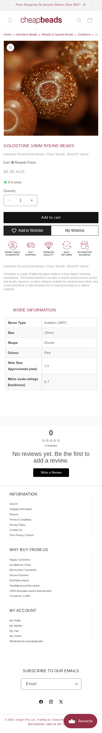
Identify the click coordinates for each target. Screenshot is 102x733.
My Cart (14, 631)
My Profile (15, 620)
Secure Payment (18, 575)
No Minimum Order (20, 564)
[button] (10, 20)
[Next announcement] (93, 5)
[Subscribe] (76, 684)
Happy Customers (19, 559)
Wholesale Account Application (26, 641)
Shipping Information (20, 509)
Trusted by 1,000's (20, 595)
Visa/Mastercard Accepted (24, 585)
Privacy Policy (17, 524)
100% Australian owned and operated (30, 590)
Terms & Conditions (20, 519)
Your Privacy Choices (21, 535)
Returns (14, 514)
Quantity (10, 191)
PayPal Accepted (19, 580)
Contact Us (15, 529)
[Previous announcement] (9, 5)
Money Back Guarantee (23, 569)
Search (13, 503)
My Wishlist (15, 625)
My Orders (15, 636)
